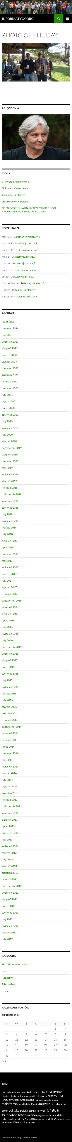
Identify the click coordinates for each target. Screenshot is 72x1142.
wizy (28, 1122)
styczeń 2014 (9, 786)
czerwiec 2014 (10, 753)
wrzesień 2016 (10, 607)
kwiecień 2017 (10, 567)
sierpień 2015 (10, 660)
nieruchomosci (58, 1104)
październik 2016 (12, 600)
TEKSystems (57, 1119)
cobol (42, 1092)
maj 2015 (7, 680)
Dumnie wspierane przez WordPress (19, 1137)
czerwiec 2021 (10, 388)
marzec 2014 (9, 773)
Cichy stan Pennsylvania (16, 181)
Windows (7, 1122)
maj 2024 (7, 335)
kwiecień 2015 (10, 686)
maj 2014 (7, 759)
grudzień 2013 (10, 793)
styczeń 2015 (9, 706)
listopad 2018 (10, 487)
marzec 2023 (9, 354)
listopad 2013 (10, 799)
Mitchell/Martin (31, 1104)
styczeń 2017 (9, 587)
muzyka (44, 1104)
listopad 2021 (10, 381)
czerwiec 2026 (10, 328)
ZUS (33, 1122)
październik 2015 (12, 647)
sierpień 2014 (10, 739)
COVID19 (51, 1092)
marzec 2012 (9, 932)
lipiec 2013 (8, 826)
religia (5, 1119)
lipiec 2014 (8, 746)
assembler (21, 1092)
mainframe (9, 1104)
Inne (4, 971)
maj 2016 (7, 627)
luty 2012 (7, 939)
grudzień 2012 (10, 872)
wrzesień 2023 (10, 341)
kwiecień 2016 (10, 633)
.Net (4, 1092)
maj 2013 (7, 839)
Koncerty (7, 977)
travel (67, 1119)
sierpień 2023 (10, 348)
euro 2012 (33, 1096)
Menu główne (67, 18)
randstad (58, 1115)
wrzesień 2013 (10, 813)
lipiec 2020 (8, 408)
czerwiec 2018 (10, 507)
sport (47, 1119)
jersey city (7, 1099)
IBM (60, 1096)
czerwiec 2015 (10, 673)
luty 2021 (7, 394)
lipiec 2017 (8, 547)
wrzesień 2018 (10, 500)
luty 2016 (7, 640)
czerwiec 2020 (10, 414)
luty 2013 (7, 859)
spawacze (39, 1119)
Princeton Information (19, 1115)
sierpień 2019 (10, 454)
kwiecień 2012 (10, 925)
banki (36, 1092)
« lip (5, 1061)
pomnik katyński (37, 1110)
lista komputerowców (48, 1100)
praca (53, 1109)
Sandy (11, 1119)
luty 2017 (7, 580)
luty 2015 (7, 700)
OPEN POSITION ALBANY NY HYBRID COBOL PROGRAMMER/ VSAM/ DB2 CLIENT (29, 210)
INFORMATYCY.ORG (18, 19)
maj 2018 (7, 514)
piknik (5, 1110)
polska (24, 1110)
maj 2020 (7, 421)
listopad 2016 (10, 593)
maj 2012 (7, 919)
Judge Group (20, 1099)
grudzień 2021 (10, 374)
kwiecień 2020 (10, 427)
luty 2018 (7, 534)
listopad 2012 (10, 879)
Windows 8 (19, 1122)
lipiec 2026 (8, 321)
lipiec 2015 (8, 666)
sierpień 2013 (10, 819)
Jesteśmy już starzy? (13, 194)
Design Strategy (10, 1096)
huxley (52, 1096)
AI (15, 1092)
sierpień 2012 (10, 899)
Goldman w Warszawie (15, 188)
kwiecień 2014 (10, 766)
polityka (14, 1110)
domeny (24, 1096)
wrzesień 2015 (10, 653)
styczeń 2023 (9, 361)
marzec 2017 (9, 574)
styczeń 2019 (9, 481)
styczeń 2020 (9, 441)
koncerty (32, 1099)
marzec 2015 (9, 693)
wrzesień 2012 (10, 892)
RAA (51, 1115)
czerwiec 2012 (10, 912)
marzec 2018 (9, 527)
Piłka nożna (8, 984)
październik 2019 (12, 447)
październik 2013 (12, 806)
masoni (20, 1104)
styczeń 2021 (9, 401)
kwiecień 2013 (10, 846)
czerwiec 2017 (10, 554)
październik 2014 (12, 726)
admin (10, 1092)
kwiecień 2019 (10, 474)
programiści (42, 1115)
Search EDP (19, 1119)
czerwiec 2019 (10, 461)
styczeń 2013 (9, 866)
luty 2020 (7, 434)
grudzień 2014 (10, 713)
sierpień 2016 (10, 613)
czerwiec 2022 (10, 368)
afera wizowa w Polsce (15, 201)
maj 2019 (7, 467)
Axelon (30, 1092)
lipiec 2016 (8, 620)
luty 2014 (7, 779)
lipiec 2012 (8, 905)
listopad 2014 (10, 720)
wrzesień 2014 (10, 733)
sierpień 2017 (10, 540)
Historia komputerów (14, 964)
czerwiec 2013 (10, 832)
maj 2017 (7, 560)
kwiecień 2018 (10, 520)
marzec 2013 (9, 852)
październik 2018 (12, 494)
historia (42, 1096)
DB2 (59, 1092)
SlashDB (30, 1119)
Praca (5, 990)
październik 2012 (12, 886)
